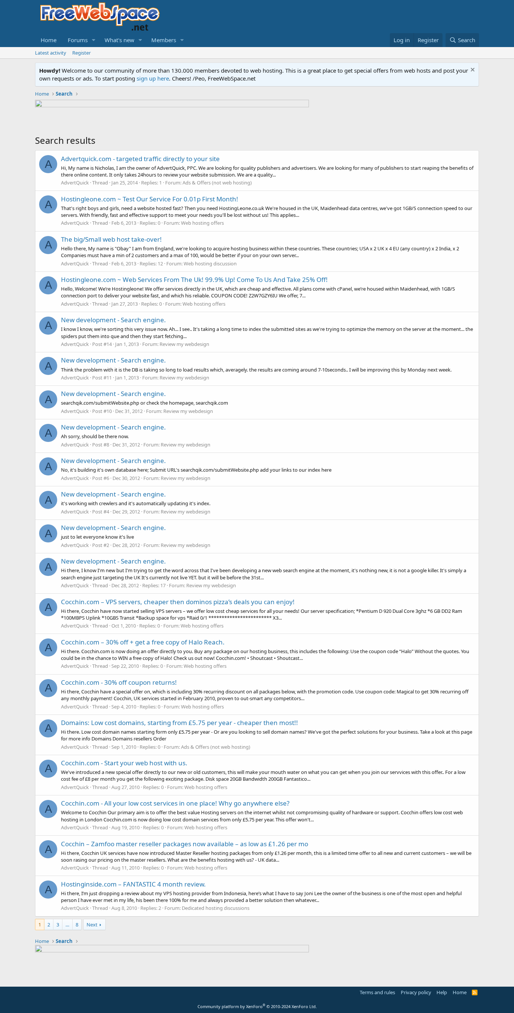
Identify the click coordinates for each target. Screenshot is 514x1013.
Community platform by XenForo (257, 1006)
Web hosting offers (202, 222)
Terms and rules (377, 992)
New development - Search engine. (113, 319)
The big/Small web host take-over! (111, 239)
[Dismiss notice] (471, 71)
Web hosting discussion (210, 263)
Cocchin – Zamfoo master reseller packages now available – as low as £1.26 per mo (184, 843)
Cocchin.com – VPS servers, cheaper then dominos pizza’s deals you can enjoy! (178, 601)
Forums (78, 40)
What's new (119, 40)
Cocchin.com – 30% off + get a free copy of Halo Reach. (143, 642)
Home (48, 40)
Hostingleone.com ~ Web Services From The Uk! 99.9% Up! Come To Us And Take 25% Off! (194, 279)
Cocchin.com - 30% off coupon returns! (119, 682)
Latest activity (50, 52)
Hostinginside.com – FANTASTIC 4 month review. (133, 884)
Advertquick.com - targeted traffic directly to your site (140, 158)
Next (92, 924)
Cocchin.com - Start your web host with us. (124, 763)
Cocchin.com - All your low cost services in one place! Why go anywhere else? (175, 803)
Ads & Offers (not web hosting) (217, 182)
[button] (93, 40)
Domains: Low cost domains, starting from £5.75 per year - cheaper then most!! (179, 722)
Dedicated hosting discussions (215, 908)
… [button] (67, 924)
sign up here (153, 78)
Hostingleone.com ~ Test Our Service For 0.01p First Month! (149, 199)
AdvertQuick (75, 182)
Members (163, 40)
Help (441, 992)
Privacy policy (416, 992)
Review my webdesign (184, 344)
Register (81, 52)
